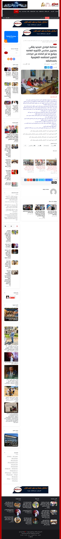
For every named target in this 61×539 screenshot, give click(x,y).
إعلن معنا (21, 534)
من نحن (29, 534)
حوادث (37, 11)
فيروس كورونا (8, 472)
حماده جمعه (53, 64)
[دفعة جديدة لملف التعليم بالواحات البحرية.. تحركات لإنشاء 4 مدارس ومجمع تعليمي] (15, 84)
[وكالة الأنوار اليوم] (50, 4)
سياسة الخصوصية (34, 534)
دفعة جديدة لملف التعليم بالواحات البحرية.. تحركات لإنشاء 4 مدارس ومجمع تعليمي (15, 89)
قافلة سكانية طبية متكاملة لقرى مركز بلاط (28, 212)
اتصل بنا (25, 534)
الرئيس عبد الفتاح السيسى (12, 462)
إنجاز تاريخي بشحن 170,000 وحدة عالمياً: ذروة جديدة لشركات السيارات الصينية (11, 443)
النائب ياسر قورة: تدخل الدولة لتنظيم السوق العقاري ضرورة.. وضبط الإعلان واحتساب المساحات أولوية (27, 17)
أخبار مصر (52, 11)
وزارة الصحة (14, 480)
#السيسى (15, 456)
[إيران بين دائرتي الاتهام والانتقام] (15, 184)
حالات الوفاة (7, 468)
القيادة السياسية (14, 466)
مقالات (28, 11)
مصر (8, 478)
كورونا (15, 474)
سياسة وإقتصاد (41, 11)
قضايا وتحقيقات (32, 11)
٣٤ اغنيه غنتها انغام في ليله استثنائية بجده (8, 74)
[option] (11, 314)
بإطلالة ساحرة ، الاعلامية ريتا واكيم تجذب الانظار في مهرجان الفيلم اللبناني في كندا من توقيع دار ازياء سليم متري (7, 175)
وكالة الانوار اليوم (22, 531)
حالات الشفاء (14, 468)
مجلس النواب (14, 476)
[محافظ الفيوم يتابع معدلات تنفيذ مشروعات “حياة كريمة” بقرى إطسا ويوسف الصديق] (15, 161)
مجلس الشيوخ (9, 474)
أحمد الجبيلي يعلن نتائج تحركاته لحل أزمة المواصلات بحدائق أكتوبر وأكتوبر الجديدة (12, 317)
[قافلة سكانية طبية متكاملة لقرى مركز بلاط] (28, 207)
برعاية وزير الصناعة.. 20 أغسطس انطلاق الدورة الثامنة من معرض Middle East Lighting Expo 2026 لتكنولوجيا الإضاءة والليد (7, 92)
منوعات (16, 11)
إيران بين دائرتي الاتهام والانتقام (8, 183)
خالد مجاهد (15, 472)
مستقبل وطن (14, 478)
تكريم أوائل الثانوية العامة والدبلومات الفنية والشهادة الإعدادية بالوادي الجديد (40, 167)
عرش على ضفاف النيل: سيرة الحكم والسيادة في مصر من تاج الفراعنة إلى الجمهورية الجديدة (15, 76)
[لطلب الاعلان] (30, 489)
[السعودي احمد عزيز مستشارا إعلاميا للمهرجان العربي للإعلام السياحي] (15, 103)
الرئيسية (56, 11)
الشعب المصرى (14, 464)
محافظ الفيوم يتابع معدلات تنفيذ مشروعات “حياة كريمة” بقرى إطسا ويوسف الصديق (8, 163)
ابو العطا (9, 456)
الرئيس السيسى (14, 460)
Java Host (28, 533)
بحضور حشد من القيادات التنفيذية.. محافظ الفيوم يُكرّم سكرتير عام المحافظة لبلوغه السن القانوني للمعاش (11, 138)
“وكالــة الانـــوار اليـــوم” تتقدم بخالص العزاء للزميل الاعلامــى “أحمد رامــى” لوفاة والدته (52, 213)
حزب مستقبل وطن (13, 470)
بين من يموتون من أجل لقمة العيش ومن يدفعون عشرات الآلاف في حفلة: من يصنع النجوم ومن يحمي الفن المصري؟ (8, 110)
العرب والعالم (47, 11)
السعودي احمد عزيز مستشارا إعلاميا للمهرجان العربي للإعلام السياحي (15, 108)
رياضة (20, 11)
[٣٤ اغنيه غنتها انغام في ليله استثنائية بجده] (7, 69)
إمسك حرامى (24, 11)
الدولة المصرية (14, 458)
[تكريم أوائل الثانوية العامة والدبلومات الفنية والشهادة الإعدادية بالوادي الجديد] (40, 162)
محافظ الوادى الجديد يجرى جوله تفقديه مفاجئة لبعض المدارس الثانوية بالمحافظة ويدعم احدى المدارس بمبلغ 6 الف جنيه (52, 168)
